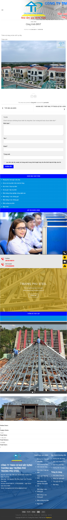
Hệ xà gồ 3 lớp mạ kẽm (10, 190)
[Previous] (3, 358)
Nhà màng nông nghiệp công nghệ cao (14, 193)
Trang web (6, 154)
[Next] (63, 358)
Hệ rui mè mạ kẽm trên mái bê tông (13, 183)
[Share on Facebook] (31, 96)
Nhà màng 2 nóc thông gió (11, 200)
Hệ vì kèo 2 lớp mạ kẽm (10, 186)
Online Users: (4, 425)
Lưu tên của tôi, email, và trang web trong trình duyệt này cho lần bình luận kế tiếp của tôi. (33, 162)
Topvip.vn (40, 29)
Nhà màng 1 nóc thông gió (11, 196)
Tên (5, 138)
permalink (46, 102)
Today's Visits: (4, 430)
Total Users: (4, 445)
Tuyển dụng (44, 515)
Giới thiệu (24, 515)
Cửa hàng (30, 515)
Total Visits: (4, 435)
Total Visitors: (4, 440)
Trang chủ (18, 515)
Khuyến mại (37, 515)
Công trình (33, 21)
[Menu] (2, 10)
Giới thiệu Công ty (58, 475)
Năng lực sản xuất (58, 478)
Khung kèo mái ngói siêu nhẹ (11, 180)
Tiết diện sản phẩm (10, 108)
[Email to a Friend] (35, 96)
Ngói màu (6, 206)
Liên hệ (50, 515)
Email (5, 146)
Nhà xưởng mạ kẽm (8, 203)
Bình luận (6, 123)
